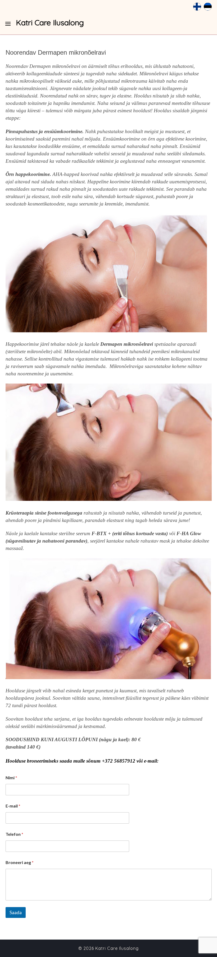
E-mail (13, 805)
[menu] (8, 24)
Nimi (11, 777)
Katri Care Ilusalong (50, 22)
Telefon (14, 834)
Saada (16, 912)
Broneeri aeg (20, 862)
